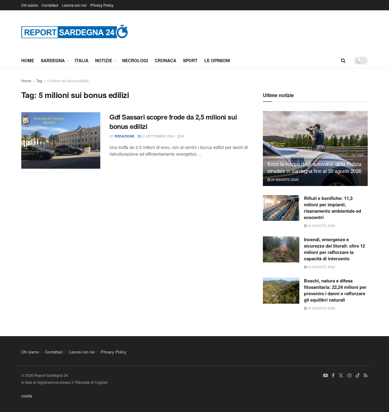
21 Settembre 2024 (157, 135)
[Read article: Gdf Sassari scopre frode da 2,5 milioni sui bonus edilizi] (60, 140)
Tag (39, 80)
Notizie (103, 60)
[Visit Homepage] (74, 31)
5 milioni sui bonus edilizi (68, 80)
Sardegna (53, 60)
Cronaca (165, 60)
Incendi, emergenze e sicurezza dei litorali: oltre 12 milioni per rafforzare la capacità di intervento (334, 249)
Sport (190, 60)
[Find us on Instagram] (349, 375)
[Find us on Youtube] (325, 375)
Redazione (124, 136)
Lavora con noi (74, 5)
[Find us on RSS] (366, 375)
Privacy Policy (101, 5)
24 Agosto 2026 (284, 179)
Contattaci (50, 5)
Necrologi (135, 60)
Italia (81, 60)
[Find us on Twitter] (341, 375)
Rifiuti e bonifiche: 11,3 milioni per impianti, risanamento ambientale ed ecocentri (332, 208)
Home (27, 60)
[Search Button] (343, 60)
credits (26, 395)
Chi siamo (29, 5)
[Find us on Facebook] (333, 375)
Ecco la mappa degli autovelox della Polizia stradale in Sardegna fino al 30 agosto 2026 (314, 167)
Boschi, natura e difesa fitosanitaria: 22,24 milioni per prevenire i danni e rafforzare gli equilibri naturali (335, 290)
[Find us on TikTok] (358, 375)
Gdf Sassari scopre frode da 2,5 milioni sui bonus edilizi (173, 121)
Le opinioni (217, 60)
